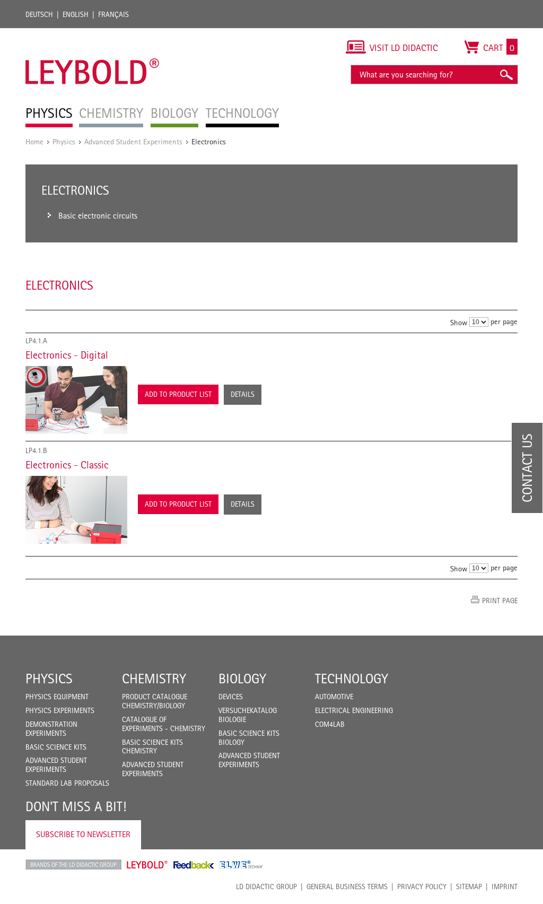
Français (113, 14)
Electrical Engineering (354, 710)
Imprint (505, 886)
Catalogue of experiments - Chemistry (163, 724)
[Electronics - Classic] (76, 510)
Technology (351, 678)
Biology (242, 678)
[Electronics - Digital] (76, 400)
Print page (500, 600)
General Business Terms (347, 886)
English (76, 14)
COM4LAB (330, 724)
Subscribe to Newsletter (83, 834)
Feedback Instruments (193, 864)
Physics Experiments (59, 710)
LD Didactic (73, 864)
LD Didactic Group (266, 886)
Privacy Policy (421, 886)
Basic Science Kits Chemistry (152, 746)
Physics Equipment (57, 696)
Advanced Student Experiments (133, 141)
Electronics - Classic (67, 464)
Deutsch (39, 14)
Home (34, 141)
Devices (230, 696)
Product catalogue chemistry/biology (154, 701)
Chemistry (154, 678)
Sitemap (469, 886)
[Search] (506, 74)
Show (458, 322)
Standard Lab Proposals (67, 783)
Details (243, 394)
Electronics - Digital (66, 355)
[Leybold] (92, 33)
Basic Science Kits (55, 747)
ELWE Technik (241, 864)
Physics (63, 141)
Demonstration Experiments (51, 728)
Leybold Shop (147, 864)
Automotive (334, 696)
